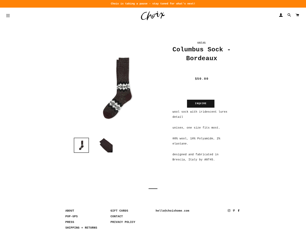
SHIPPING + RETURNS (81, 227)
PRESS (69, 222)
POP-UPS (71, 216)
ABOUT (69, 210)
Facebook (239, 211)
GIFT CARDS (119, 210)
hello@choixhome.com (172, 210)
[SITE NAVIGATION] (8, 15)
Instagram (229, 211)
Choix (153, 15)
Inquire (200, 103)
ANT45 (201, 42)
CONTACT (116, 216)
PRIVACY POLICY (122, 222)
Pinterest (234, 211)
